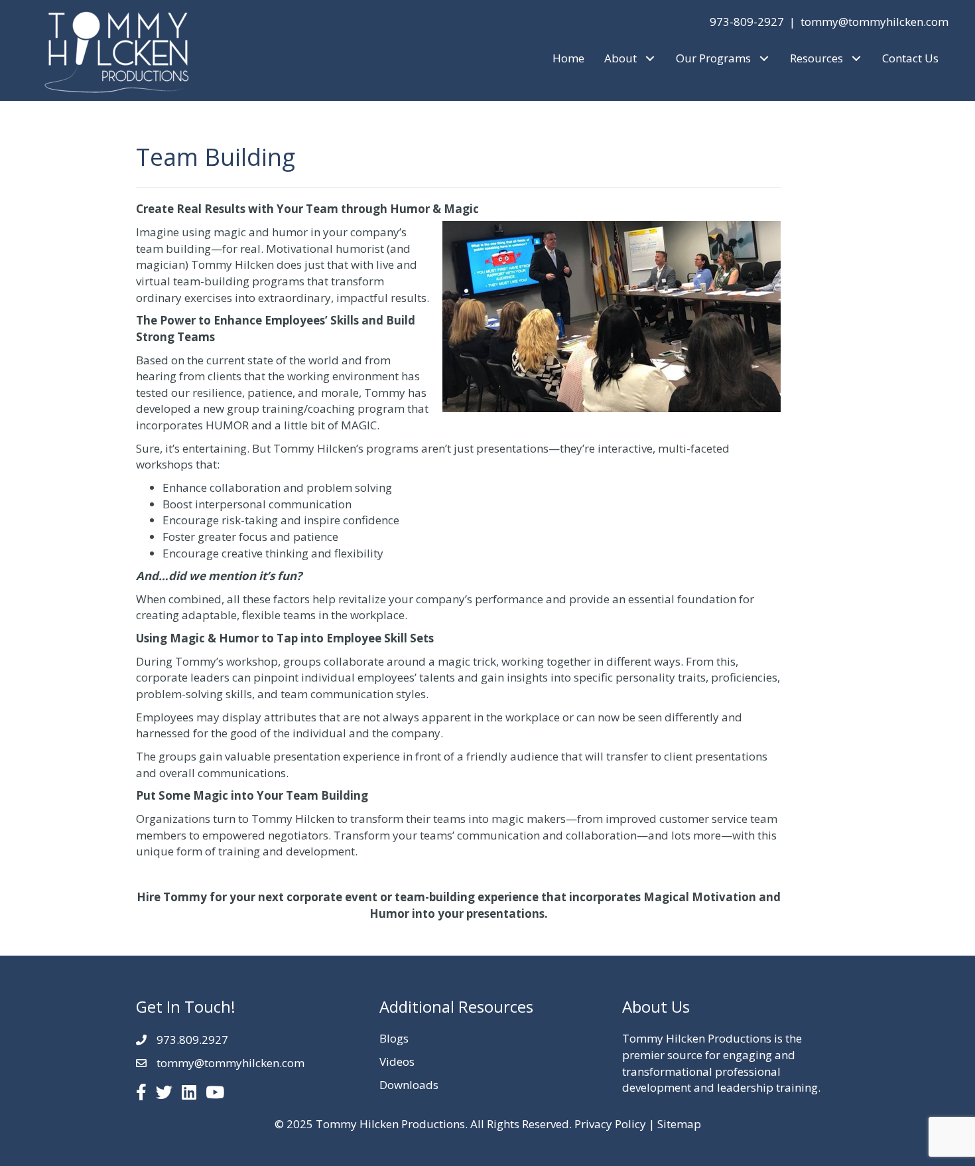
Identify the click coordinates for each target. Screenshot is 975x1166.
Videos (397, 1061)
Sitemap (679, 1123)
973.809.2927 (192, 1039)
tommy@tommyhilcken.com (874, 21)
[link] (568, 59)
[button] (649, 58)
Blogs (394, 1038)
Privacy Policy (610, 1123)
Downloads (408, 1084)
